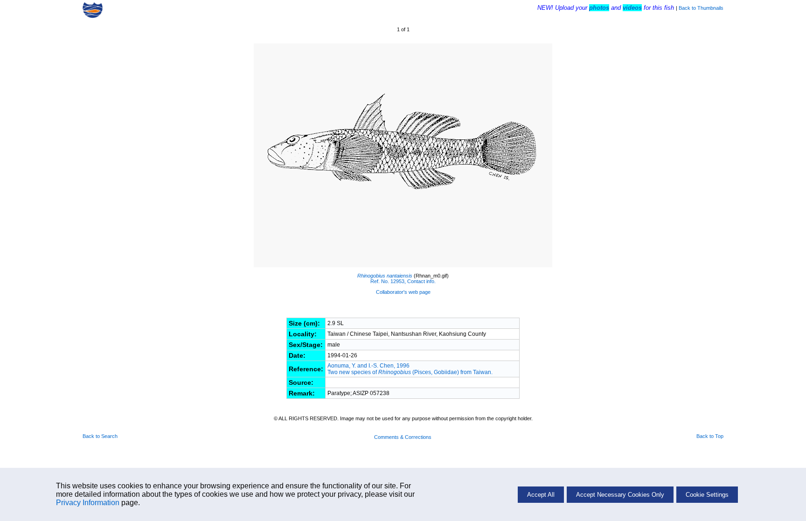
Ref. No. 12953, (388, 281)
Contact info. (421, 281)
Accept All (541, 494)
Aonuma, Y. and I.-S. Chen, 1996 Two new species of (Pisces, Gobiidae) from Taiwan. (410, 368)
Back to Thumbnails (701, 8)
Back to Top (709, 436)
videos (632, 7)
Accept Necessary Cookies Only (620, 494)
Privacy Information (87, 503)
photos (599, 7)
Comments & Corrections (402, 437)
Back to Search (100, 436)
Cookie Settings (707, 494)
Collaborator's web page (403, 292)
